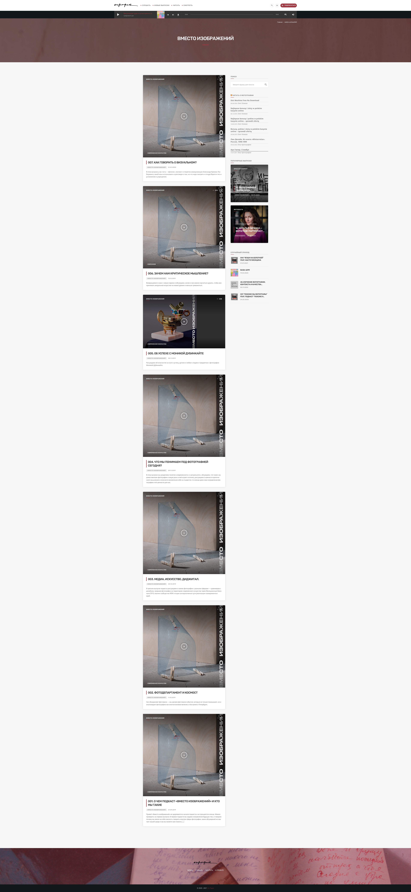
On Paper (210, 888)
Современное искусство (156, 153)
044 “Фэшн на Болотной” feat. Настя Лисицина (251, 259)
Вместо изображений (155, 79)
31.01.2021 (244, 263)
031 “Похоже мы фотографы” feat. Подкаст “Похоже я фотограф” (253, 295)
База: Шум (245, 270)
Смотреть (188, 5)
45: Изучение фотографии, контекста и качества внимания (252, 283)
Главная (279, 22)
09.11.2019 (172, 470)
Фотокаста (238, 209)
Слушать (146, 5)
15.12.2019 (172, 278)
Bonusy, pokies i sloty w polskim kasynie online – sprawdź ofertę (249, 130)
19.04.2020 (244, 273)
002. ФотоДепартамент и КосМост (172, 692)
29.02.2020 (251, 236)
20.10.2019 (172, 584)
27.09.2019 (172, 810)
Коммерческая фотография (245, 224)
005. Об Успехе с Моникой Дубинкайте (176, 353)
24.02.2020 (255, 195)
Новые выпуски (161, 5)
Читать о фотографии (243, 95)
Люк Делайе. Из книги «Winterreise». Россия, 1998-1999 (248, 140)
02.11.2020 (244, 287)
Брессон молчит (240, 169)
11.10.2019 (171, 697)
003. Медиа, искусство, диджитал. (173, 579)
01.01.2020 (172, 167)
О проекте (219, 870)
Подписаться (288, 5)
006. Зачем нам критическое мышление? (178, 273)
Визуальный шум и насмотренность (138, 13)
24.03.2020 (244, 299)
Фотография (240, 183)
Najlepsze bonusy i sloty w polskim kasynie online (246, 109)
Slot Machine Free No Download (245, 100)
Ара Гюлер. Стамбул (240, 150)
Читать (176, 5)
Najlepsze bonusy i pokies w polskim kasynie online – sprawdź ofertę (247, 119)
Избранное (151, 264)
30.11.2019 (172, 358)
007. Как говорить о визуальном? (172, 162)
